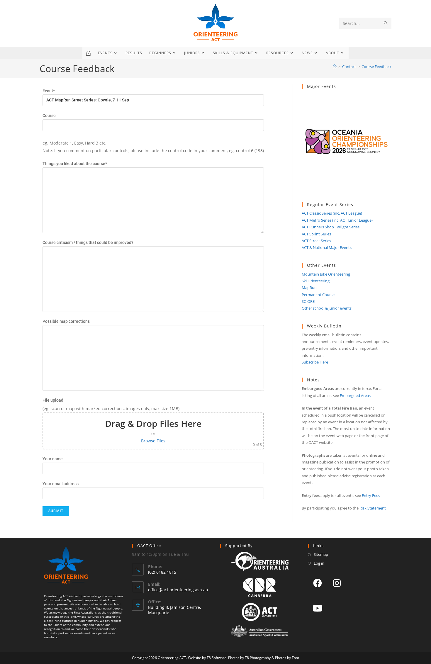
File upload (53, 400)
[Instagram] (337, 583)
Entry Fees (371, 495)
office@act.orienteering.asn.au (178, 589)
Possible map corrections (66, 321)
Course (49, 115)
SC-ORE (308, 301)
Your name (53, 458)
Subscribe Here (315, 362)
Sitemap (321, 554)
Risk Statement (372, 508)
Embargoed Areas (355, 395)
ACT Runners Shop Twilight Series (330, 227)
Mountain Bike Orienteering (326, 274)
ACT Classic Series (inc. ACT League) (332, 213)
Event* (49, 90)
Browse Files (153, 441)
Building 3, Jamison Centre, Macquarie (174, 609)
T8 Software (216, 657)
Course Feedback (376, 66)
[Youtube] (317, 608)
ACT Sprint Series (316, 234)
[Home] (335, 66)
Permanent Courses (319, 294)
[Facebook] (317, 583)
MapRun (309, 287)
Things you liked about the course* (75, 163)
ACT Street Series (316, 240)
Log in (319, 563)
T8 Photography (258, 657)
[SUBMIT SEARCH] (385, 23)
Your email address (61, 483)
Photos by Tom (287, 657)
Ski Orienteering (316, 280)
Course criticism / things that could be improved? (88, 242)
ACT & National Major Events (327, 247)
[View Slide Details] (346, 146)
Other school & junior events (327, 308)
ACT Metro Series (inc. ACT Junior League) (337, 220)
